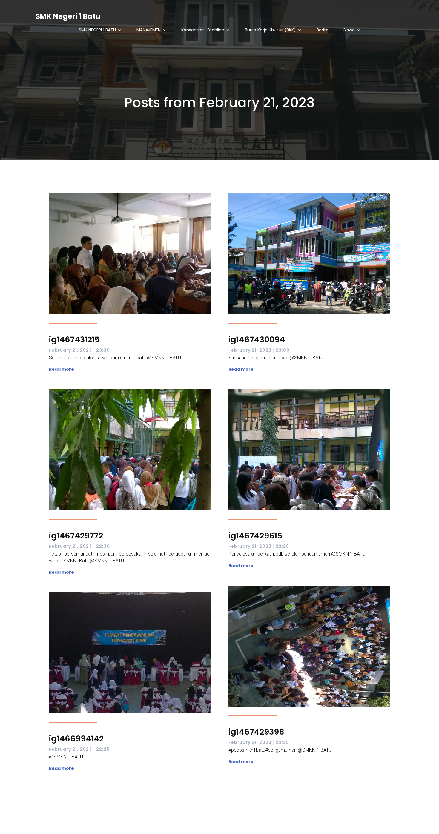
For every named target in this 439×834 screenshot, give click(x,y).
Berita (323, 30)
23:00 (283, 350)
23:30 (103, 350)
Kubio (271, 822)
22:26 (282, 546)
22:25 (282, 742)
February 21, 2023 (70, 350)
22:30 (103, 546)
